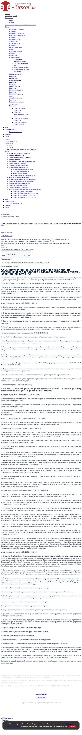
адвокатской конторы (24, 661)
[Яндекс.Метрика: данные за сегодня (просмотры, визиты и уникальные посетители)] (5, 709)
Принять (72, 726)
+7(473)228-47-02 (6, 232)
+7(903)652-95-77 (6, 236)
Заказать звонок (6, 259)
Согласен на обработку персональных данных (18, 249)
